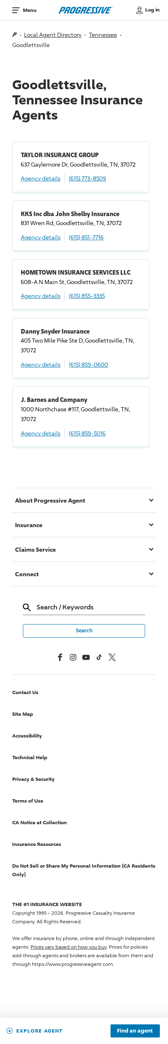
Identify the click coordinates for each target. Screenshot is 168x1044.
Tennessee (103, 34)
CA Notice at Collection (39, 822)
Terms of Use (27, 801)
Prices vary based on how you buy (68, 947)
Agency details (40, 178)
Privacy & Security (33, 779)
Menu (29, 10)
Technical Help (29, 757)
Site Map (22, 714)
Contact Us (25, 692)
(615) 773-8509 (87, 178)
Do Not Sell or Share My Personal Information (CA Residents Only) (83, 870)
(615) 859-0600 (88, 364)
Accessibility (27, 736)
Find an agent (135, 1031)
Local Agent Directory (53, 34)
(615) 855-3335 (87, 295)
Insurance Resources (36, 844)
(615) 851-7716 (86, 237)
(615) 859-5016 (87, 433)
